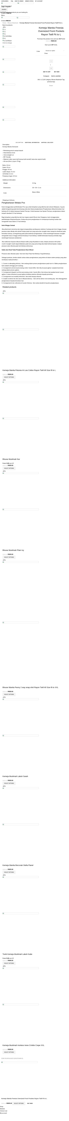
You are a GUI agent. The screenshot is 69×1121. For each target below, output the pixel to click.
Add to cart (46, 71)
